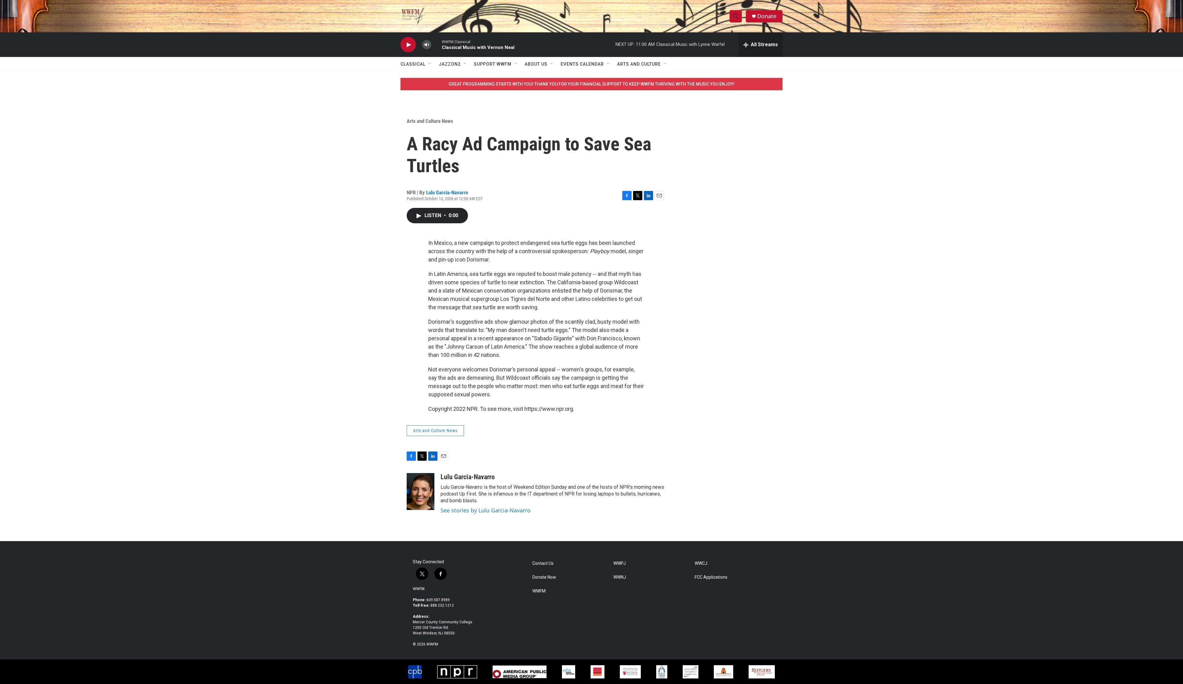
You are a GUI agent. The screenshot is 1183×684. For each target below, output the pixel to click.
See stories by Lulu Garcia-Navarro (486, 510)
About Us (536, 64)
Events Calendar (582, 64)
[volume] (426, 45)
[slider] (436, 44)
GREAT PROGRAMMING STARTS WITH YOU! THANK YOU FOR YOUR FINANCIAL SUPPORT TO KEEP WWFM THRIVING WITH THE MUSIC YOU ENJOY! (591, 84)
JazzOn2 (450, 64)
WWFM (419, 589)
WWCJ (701, 563)
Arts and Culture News (430, 121)
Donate (766, 16)
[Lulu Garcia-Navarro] (420, 491)
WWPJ (619, 563)
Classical (412, 64)
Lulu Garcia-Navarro (447, 192)
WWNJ (619, 577)
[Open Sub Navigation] (430, 64)
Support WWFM (492, 64)
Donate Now (544, 577)
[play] (408, 44)
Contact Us (543, 563)
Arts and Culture (639, 64)
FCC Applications (711, 577)
